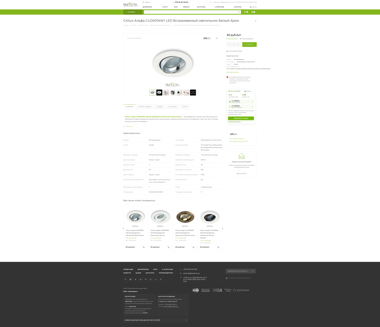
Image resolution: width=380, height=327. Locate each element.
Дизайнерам (143, 269)
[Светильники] (131, 5)
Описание (129, 106)
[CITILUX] (207, 38)
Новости (127, 273)
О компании (167, 269)
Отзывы (160, 106)
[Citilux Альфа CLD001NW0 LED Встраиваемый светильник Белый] (161, 217)
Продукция (128, 269)
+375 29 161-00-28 (181, 2)
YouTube (151, 279)
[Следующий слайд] (222, 229)
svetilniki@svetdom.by (191, 273)
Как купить (173, 106)
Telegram (145, 279)
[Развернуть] (128, 126)
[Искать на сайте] (239, 12)
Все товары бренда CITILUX (239, 141)
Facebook (130, 279)
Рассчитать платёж (241, 118)
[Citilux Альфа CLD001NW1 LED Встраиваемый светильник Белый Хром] (136, 217)
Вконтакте (125, 279)
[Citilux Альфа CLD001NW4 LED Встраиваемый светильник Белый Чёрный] (210, 217)
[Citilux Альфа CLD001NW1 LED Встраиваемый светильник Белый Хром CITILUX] (173, 64)
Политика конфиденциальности (240, 278)
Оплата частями (145, 106)
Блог (155, 269)
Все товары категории (237, 138)
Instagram (140, 279)
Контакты (150, 273)
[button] (370, 254)
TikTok (156, 279)
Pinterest (161, 279)
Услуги (185, 106)
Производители (166, 273)
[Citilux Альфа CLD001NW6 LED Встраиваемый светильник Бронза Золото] (185, 217)
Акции (138, 273)
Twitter (135, 279)
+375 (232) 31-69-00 (171, 304)
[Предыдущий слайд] (123, 229)
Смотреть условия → (235, 121)
